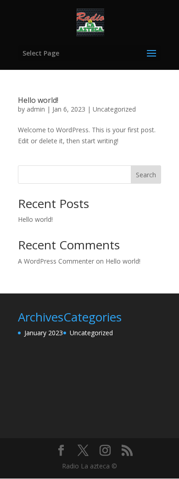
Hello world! (38, 100)
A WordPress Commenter (56, 261)
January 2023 (43, 332)
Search (146, 174)
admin (36, 109)
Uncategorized (114, 109)
